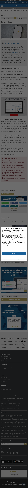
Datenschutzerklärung (14, 259)
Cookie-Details (8, 259)
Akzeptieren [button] (14, 253)
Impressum (20, 259)
